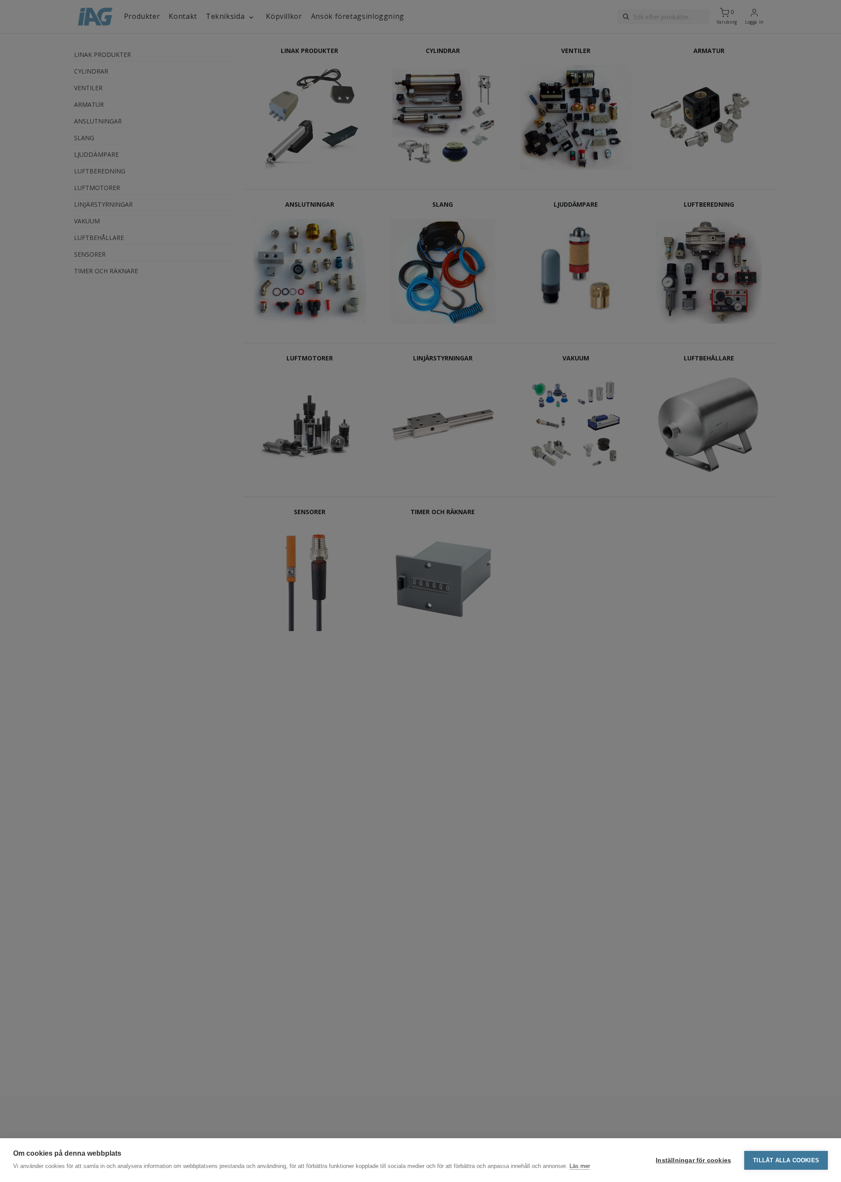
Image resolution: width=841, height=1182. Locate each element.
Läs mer (579, 1166)
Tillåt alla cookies (786, 1160)
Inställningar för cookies (693, 1160)
